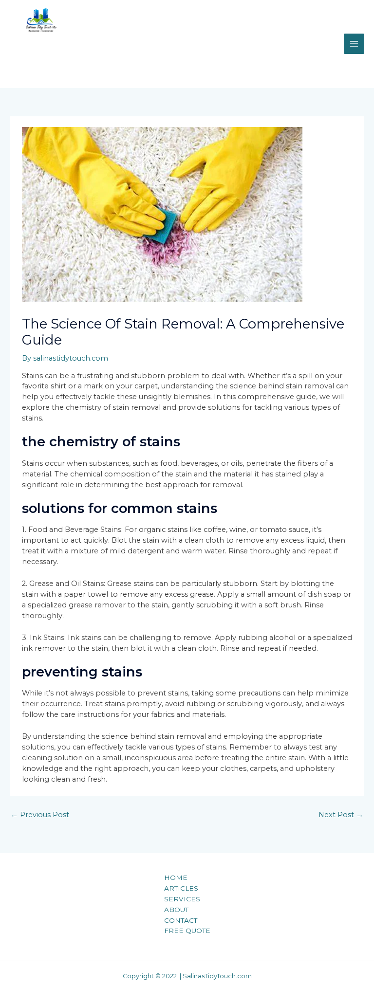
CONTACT (180, 920)
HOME (175, 877)
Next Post (340, 814)
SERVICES (182, 899)
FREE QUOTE (187, 930)
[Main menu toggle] (354, 44)
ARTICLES (181, 888)
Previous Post (40, 814)
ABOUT (176, 910)
